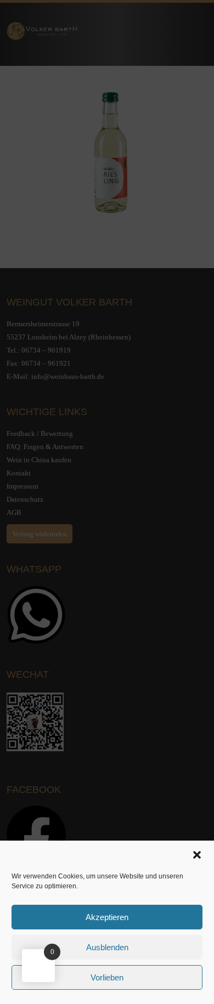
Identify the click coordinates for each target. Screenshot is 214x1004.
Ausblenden (107, 947)
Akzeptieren (107, 917)
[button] (197, 854)
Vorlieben (107, 977)
